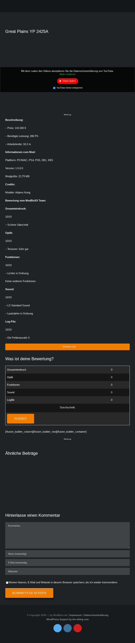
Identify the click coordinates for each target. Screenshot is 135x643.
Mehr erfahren (68, 74)
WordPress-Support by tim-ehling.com (67, 619)
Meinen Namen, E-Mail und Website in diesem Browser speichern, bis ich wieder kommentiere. (63, 582)
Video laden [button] (69, 80)
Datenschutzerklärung (96, 615)
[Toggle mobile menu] (126, 7)
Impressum (75, 615)
